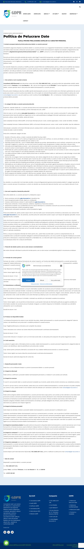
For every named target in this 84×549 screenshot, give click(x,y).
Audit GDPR (33, 503)
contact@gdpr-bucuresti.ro (49, 1)
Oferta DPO (37, 13)
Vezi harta (18, 1)
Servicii (46, 13)
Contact (25, 20)
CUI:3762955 (53, 505)
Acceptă (28, 280)
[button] (61, 266)
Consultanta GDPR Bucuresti (74, 545)
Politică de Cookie (75, 509)
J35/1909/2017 (54, 508)
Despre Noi (73, 13)
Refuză (42, 280)
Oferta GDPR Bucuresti (58, 545)
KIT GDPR (55, 13)
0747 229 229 (53, 516)
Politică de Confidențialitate (46, 284)
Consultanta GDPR (35, 500)
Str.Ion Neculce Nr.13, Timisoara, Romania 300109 (53, 512)
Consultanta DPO (35, 508)
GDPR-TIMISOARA (26, 545)
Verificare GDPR (34, 506)
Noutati (64, 13)
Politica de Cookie (35, 284)
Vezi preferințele (55, 280)
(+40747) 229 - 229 (31, 1)
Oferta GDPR (27, 13)
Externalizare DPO (35, 511)
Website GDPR (34, 514)
